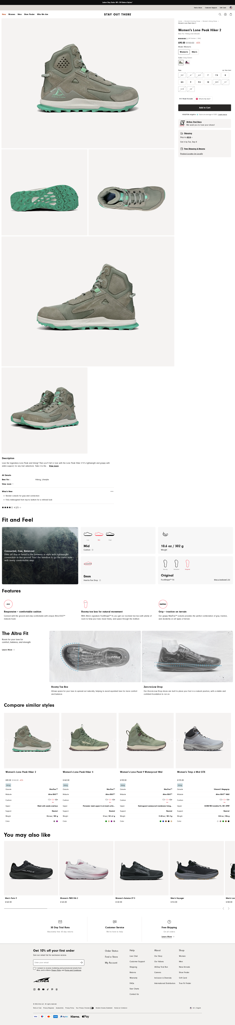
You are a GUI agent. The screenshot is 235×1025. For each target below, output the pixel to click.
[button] (181, 62)
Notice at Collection (120, 1008)
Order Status (111, 951)
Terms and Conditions (73, 970)
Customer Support (137, 961)
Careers (157, 972)
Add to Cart (204, 107)
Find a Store (111, 956)
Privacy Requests (48, 1008)
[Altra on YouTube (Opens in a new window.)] (43, 989)
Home (180, 21)
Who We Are (42, 14)
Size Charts (134, 989)
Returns (133, 972)
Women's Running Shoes (192, 21)
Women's (184, 52)
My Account (111, 962)
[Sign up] (81, 962)
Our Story (158, 956)
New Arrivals (184, 967)
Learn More (7, 650)
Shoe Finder (29, 14)
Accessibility (60, 1008)
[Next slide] (57, 741)
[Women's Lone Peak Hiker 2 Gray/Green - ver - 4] (87, 301)
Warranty (133, 978)
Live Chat (134, 956)
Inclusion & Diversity (162, 978)
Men (20, 14)
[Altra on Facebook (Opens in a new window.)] (39, 989)
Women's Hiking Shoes (210, 21)
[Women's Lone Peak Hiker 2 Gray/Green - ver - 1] (87, 83)
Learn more (222, 114)
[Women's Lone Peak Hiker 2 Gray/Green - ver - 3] (131, 192)
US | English (197, 1008)
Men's (194, 52)
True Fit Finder (185, 983)
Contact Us (134, 994)
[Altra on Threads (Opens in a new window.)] (56, 989)
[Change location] (231, 7)
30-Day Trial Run (161, 967)
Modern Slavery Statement (104, 1008)
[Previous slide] (6, 741)
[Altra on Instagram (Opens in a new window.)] (34, 989)
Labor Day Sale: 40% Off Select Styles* (117, 2)
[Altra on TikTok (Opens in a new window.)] (48, 989)
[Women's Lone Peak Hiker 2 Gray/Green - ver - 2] (44, 192)
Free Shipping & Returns (194, 149)
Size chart (228, 70)
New (4, 14)
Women (11, 14)
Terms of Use (37, 1008)
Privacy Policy (56, 970)
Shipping (133, 967)
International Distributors (164, 983)
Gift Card (183, 978)
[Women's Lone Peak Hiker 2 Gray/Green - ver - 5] (44, 410)
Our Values (159, 961)
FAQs (132, 983)
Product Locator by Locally (191, 154)
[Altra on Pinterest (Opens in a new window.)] (52, 989)
